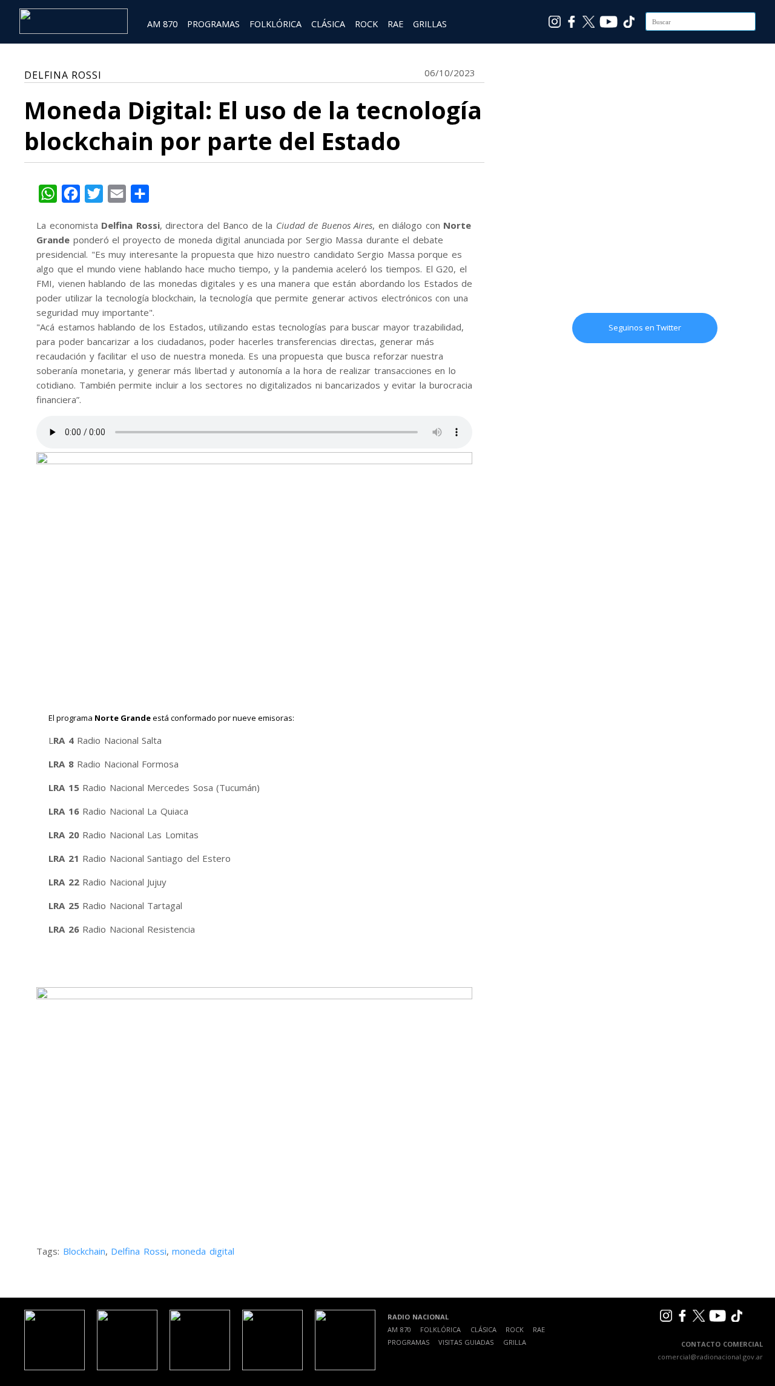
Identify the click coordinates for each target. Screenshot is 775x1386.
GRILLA (514, 1342)
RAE (395, 24)
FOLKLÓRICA (275, 24)
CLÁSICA (328, 24)
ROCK (366, 24)
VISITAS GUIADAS (465, 1342)
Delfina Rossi (139, 1251)
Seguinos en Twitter (644, 327)
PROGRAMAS (213, 24)
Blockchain (84, 1251)
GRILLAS (430, 24)
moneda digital (203, 1251)
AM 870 (162, 24)
